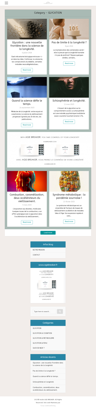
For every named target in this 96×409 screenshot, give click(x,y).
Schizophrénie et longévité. (69, 100)
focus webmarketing (48, 406)
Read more (27, 70)
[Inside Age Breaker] (48, 2)
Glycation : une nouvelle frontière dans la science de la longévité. (27, 46)
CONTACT (36, 255)
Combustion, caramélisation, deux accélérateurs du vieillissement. (27, 198)
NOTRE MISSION (39, 250)
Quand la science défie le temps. (45, 376)
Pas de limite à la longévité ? (69, 42)
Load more (48, 233)
